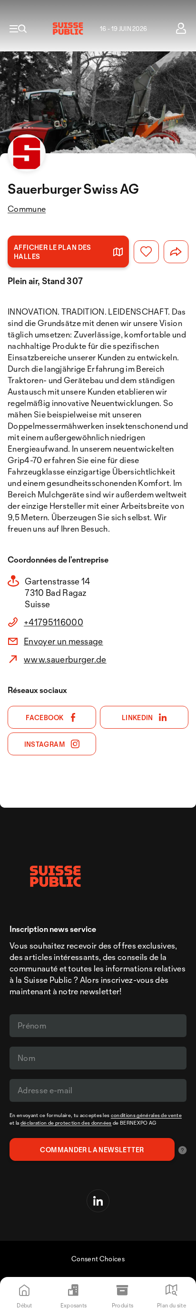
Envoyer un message (63, 641)
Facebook (44, 717)
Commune (27, 209)
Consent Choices (98, 1259)
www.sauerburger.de (65, 659)
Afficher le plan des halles (52, 251)
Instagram (45, 744)
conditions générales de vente (146, 1115)
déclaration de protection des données (66, 1122)
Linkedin (137, 717)
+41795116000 (53, 622)
